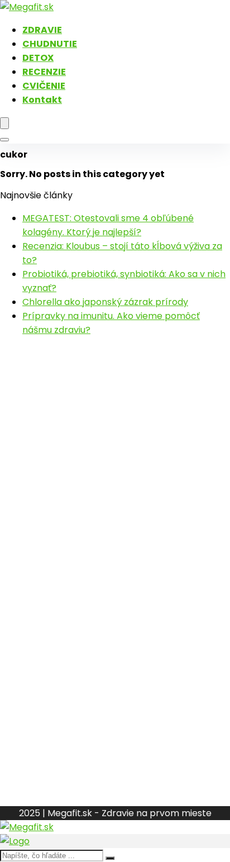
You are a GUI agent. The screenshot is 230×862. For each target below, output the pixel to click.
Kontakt (42, 99)
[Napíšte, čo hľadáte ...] (110, 858)
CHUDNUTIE (49, 43)
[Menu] (4, 123)
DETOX (38, 57)
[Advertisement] (115, 461)
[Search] (4, 139)
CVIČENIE (43, 85)
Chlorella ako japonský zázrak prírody (105, 302)
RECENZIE (44, 71)
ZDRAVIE (42, 29)
